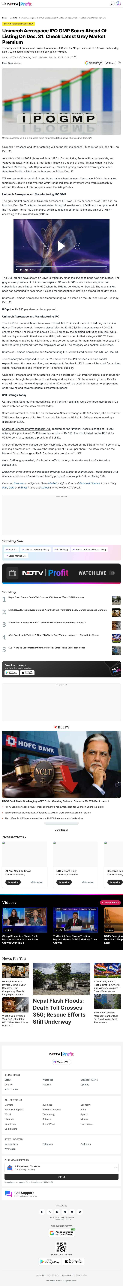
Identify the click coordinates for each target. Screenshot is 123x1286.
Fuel (4, 487)
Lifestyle (9, 1119)
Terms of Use (52, 1275)
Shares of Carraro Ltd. (15, 413)
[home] (20, 3)
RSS (85, 1275)
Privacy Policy (65, 1275)
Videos (84, 1119)
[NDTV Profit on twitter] (49, 1212)
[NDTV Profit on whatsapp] (79, 1212)
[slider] (61, 266)
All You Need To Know (18, 870)
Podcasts (86, 1144)
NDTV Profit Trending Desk (23, 57)
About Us (40, 1275)
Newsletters (11, 1144)
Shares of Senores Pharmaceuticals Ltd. (26, 428)
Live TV (8, 1084)
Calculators (10, 1128)
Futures (46, 1084)
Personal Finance (89, 483)
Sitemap (77, 1275)
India (83, 1109)
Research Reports (14, 1109)
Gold (11, 487)
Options (85, 1084)
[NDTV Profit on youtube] (72, 1212)
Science (46, 1119)
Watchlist (47, 1079)
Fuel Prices (87, 1124)
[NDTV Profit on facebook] (42, 1212)
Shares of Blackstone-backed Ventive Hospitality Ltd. (34, 444)
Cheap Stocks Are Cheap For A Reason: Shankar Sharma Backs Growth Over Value (20, 939)
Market (52, 483)
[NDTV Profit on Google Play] (50, 1261)
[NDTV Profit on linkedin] (65, 1212)
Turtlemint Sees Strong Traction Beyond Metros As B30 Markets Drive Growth (75, 939)
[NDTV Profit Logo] (62, 1053)
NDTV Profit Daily (66, 870)
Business (19, 483)
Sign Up (61, 1176)
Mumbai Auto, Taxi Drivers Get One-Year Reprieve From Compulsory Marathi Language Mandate (14, 988)
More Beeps (61, 830)
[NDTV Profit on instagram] (57, 1212)
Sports (84, 1114)
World (7, 1114)
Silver (24, 487)
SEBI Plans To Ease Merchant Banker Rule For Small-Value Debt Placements (106, 1017)
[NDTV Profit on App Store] (73, 1261)
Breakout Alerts (89, 1079)
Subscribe (13, 882)
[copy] (119, 63)
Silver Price (48, 1124)
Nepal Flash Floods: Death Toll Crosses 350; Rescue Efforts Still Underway (59, 1011)
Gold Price (10, 1124)
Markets (43, 57)
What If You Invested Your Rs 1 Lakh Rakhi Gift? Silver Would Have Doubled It (15, 1020)
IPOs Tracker (11, 1089)
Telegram (47, 1144)
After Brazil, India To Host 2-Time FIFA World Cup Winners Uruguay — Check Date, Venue (107, 986)
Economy (86, 1104)
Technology (48, 1114)
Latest (45, 487)
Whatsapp (10, 1148)
